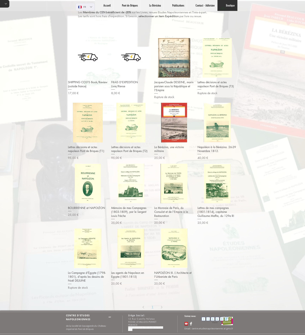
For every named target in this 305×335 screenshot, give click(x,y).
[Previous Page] (143, 307)
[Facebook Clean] (191, 323)
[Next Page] (162, 307)
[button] (224, 8)
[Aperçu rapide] (88, 58)
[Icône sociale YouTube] (186, 323)
